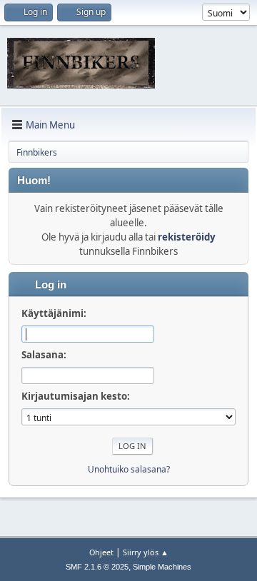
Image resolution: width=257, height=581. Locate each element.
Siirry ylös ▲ (145, 552)
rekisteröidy (187, 237)
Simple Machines (162, 566)
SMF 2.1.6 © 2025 (97, 566)
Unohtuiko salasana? (129, 469)
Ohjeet (101, 552)
